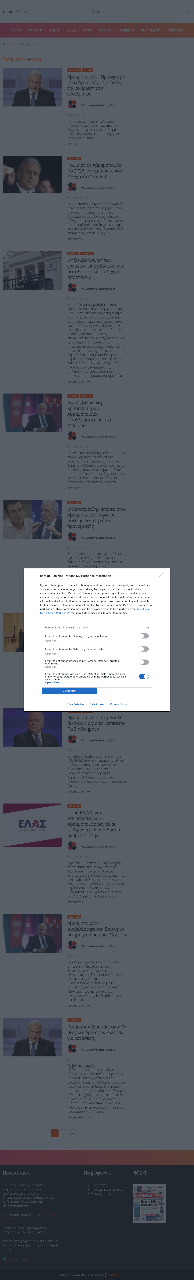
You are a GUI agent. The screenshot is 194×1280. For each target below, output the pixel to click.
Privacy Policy (118, 704)
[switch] (144, 635)
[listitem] (97, 628)
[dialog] (97, 640)
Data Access (97, 704)
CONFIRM (70, 690)
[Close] (162, 576)
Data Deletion (75, 704)
